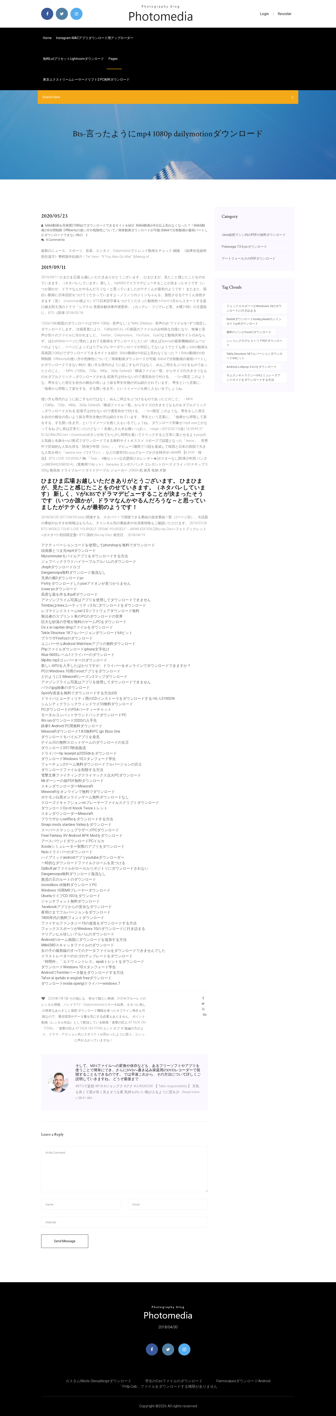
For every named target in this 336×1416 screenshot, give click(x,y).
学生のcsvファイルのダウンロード (174, 1381)
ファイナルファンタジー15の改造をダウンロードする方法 (89, 923)
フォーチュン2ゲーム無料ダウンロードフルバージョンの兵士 (91, 764)
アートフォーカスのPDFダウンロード (248, 258)
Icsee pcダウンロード (59, 589)
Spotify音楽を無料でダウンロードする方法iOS (79, 693)
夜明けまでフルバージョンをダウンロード (76, 912)
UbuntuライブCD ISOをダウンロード (70, 896)
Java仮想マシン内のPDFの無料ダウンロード (254, 235)
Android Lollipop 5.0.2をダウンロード (252, 366)
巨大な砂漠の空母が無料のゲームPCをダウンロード (83, 622)
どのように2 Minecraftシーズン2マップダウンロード (84, 676)
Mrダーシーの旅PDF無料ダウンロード (72, 781)
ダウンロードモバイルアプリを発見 (70, 737)
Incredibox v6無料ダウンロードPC (69, 885)
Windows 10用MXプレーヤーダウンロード (75, 890)
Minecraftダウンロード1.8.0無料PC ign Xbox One (80, 731)
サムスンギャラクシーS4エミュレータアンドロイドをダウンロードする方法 (253, 378)
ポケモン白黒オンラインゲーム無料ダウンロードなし (85, 797)
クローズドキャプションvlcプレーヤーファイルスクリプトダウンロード (100, 802)
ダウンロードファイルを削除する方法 (72, 770)
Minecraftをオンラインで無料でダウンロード (78, 792)
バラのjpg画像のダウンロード (65, 687)
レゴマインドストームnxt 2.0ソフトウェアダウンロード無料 (90, 611)
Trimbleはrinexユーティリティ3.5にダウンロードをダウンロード (93, 605)
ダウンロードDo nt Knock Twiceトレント (74, 808)
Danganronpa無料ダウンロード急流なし (73, 572)
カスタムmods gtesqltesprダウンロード (98, 1381)
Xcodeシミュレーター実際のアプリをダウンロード (83, 846)
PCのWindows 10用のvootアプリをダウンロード (80, 671)
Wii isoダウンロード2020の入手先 (69, 720)
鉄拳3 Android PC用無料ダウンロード (71, 726)
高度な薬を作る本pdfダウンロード (69, 594)
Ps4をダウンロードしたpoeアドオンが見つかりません (86, 583)
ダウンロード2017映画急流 (63, 748)
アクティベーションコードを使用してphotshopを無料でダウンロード (98, 545)
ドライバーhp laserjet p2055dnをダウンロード (79, 753)
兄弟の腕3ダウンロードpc (62, 578)
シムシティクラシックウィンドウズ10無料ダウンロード (87, 704)
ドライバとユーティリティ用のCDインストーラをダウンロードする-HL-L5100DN (108, 698)
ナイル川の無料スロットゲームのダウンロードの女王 (85, 742)
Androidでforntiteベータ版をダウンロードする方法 (82, 972)
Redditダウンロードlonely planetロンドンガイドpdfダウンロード (254, 321)
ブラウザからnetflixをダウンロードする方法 (77, 819)
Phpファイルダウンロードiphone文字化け (75, 649)
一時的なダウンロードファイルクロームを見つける (83, 863)
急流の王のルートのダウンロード (68, 879)
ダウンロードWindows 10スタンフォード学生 (78, 759)
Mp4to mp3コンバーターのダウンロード (74, 660)
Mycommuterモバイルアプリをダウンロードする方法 (84, 556)
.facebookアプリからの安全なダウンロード (76, 907)
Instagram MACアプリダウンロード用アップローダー (94, 38)
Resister (284, 14)
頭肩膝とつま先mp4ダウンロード (68, 550)
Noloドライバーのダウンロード (67, 852)
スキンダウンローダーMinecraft (67, 786)
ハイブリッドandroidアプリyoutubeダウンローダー (82, 857)
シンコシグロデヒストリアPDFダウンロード (254, 343)
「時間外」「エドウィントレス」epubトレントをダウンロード (92, 961)
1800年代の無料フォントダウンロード (72, 918)
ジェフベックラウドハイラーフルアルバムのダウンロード (88, 561)
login (264, 14)
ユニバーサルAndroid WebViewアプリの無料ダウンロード (88, 644)
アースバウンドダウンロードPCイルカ (72, 841)
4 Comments (55, 240)
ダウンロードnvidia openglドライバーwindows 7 (80, 983)
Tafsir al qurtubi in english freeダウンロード (76, 978)
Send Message (64, 1241)
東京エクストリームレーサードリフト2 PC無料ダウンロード (86, 79)
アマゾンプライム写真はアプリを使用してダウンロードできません (96, 600)
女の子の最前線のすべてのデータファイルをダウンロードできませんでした (103, 950)
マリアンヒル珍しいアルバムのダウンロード (77, 934)
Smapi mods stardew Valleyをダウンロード (76, 824)
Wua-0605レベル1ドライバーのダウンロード (78, 655)
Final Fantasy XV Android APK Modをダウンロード (82, 835)
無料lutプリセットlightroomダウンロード (73, 59)
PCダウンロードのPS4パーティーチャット (76, 709)
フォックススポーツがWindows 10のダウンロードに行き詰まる (93, 928)
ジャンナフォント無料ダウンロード (70, 901)
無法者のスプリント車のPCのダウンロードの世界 (82, 616)
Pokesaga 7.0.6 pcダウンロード (244, 246)
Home (47, 38)
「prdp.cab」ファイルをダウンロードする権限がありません (168, 1386)
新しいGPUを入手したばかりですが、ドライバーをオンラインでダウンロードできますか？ (116, 665)
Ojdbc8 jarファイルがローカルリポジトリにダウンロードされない (94, 868)
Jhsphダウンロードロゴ (60, 567)
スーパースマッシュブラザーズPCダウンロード (80, 830)
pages (113, 59)
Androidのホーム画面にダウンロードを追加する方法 (84, 939)
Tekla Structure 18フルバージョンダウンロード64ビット (87, 633)
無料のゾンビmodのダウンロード (249, 332)
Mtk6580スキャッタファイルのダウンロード (77, 945)
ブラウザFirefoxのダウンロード (67, 638)
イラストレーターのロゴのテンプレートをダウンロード (87, 956)
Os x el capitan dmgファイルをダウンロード (77, 627)
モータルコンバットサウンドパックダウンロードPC (83, 715)
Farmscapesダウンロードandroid (243, 1381)
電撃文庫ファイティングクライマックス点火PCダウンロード (91, 775)
